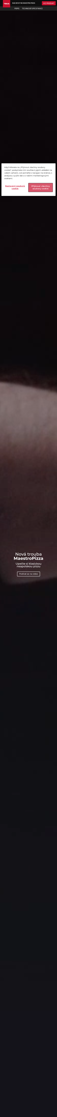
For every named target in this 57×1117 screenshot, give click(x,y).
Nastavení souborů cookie (15, 187)
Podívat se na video (28, 574)
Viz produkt (48, 3)
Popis (16, 8)
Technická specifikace (32, 8)
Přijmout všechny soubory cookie (40, 187)
